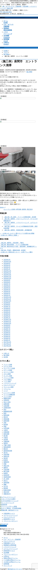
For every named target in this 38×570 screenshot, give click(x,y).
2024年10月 (7, 261)
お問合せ (6, 556)
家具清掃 (6, 434)
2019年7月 (7, 306)
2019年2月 (7, 316)
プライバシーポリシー (11, 521)
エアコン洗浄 (8, 366)
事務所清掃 (7, 398)
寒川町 (6, 436)
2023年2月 (7, 267)
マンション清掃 (8, 387)
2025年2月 (7, 259)
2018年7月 (7, 329)
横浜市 (6, 449)
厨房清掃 (6, 421)
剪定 (5, 409)
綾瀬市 (6, 473)
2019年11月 (7, 299)
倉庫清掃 (6, 404)
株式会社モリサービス (15, 569)
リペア (6, 391)
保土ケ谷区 (7, 402)
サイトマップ (8, 565)
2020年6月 (7, 286)
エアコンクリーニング (11, 515)
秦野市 (6, 467)
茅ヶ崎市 (6, 479)
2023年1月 (7, 269)
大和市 (6, 430)
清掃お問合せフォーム (11, 558)
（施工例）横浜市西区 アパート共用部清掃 (14, 244)
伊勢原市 (6, 400)
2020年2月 (7, 293)
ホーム (6, 537)
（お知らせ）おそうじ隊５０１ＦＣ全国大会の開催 (17, 233)
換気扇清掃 (7, 447)
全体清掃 (6, 406)
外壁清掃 (18, 209)
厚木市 (6, 417)
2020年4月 (7, 289)
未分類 (6, 357)
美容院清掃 (7, 477)
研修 (5, 464)
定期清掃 (6, 432)
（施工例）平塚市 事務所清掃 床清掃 (12, 250)
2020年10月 (7, 278)
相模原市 (6, 462)
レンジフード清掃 (9, 392)
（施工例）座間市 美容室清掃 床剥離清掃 (18, 230)
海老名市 (6, 456)
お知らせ (6, 353)
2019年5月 (7, 310)
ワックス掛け (8, 396)
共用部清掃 (7, 407)
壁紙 (5, 426)
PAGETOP (3, 526)
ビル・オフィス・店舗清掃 (12, 539)
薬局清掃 (6, 482)
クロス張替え (8, 379)
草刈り (6, 480)
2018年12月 (7, 319)
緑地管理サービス (9, 519)
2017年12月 (7, 342)
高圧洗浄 (30, 209)
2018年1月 (7, 340)
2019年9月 (7, 303)
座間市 (24, 209)
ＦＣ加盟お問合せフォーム (12, 560)
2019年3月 (7, 314)
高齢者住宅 (7, 494)
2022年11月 (7, 273)
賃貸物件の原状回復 (10, 545)
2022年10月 (7, 274)
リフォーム (7, 389)
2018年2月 (7, 338)
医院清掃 (6, 415)
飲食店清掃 (7, 490)
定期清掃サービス (9, 513)
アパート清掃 (8, 364)
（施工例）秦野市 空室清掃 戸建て (12, 242)
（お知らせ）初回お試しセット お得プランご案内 (16, 252)
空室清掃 (6, 469)
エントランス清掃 (9, 209)
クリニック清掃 (8, 377)
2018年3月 (7, 336)
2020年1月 (7, 295)
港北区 (6, 458)
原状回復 (6, 419)
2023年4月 (7, 265)
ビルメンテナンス (9, 385)
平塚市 (6, 437)
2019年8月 (7, 304)
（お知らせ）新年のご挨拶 (9, 235)
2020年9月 (7, 280)
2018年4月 (7, 334)
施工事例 (29, 72)
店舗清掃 (6, 441)
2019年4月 (7, 312)
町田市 (6, 460)
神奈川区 (6, 465)
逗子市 (6, 486)
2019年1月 (7, 317)
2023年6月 (7, 263)
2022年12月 (7, 271)
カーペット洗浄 (8, 372)
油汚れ (6, 452)
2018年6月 (7, 331)
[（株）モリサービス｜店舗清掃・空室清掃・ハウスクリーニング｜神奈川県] (19, 8)
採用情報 (6, 564)
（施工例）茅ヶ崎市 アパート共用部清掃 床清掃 (20, 217)
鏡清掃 (6, 488)
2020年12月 (7, 276)
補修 (5, 484)
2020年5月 (7, 288)
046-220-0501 (7, 12)
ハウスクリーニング (10, 383)
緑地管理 (6, 475)
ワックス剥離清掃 (9, 394)
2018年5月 (7, 332)
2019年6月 (7, 308)
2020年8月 (7, 282)
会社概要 (6, 552)
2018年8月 (7, 327)
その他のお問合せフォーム (12, 562)
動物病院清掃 (8, 411)
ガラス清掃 (7, 374)
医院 (5, 413)
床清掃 (6, 439)
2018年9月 (7, 325)
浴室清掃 (6, 454)
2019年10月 (7, 301)
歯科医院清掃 (8, 451)
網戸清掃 (6, 471)
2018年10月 (7, 323)
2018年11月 (7, 321)
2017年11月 (7, 344)
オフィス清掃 (8, 370)
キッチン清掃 (8, 376)
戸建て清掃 (7, 445)
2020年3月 (7, 291)
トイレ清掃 (7, 381)
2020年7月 (7, 284)
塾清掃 (6, 424)
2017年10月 (7, 346)
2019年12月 (7, 297)
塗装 (5, 422)
